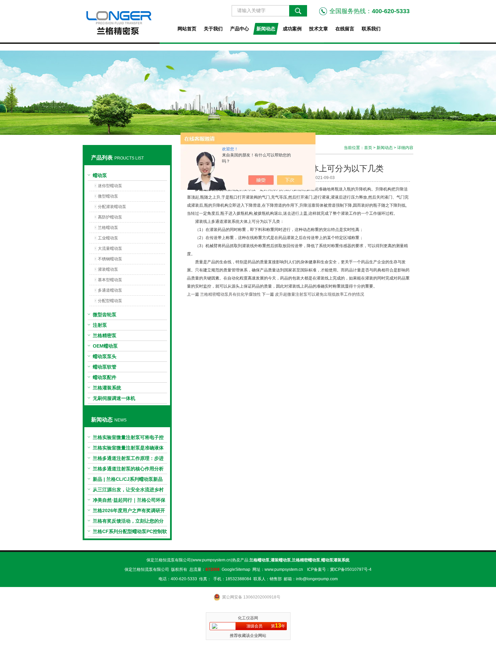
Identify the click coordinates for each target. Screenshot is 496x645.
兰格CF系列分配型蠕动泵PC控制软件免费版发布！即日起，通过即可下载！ (130, 533)
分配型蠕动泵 (110, 300)
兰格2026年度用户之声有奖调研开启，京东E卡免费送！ (129, 512)
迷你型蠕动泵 (110, 185)
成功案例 (292, 28)
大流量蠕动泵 (110, 248)
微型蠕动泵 (108, 196)
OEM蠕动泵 (105, 346)
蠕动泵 (100, 175)
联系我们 (371, 28)
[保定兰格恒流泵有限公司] (127, 21)
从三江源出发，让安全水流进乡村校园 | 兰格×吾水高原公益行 (128, 491)
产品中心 (239, 28)
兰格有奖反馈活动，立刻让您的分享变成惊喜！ (128, 522)
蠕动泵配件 (104, 377)
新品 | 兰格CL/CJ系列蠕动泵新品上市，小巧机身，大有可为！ (128, 480)
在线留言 (344, 28)
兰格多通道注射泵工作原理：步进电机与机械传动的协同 (128, 460)
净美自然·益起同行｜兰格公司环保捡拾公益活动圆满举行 (129, 501)
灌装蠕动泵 (108, 269)
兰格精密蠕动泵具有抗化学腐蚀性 (230, 294)
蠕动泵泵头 (104, 356)
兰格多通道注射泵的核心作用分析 (128, 468)
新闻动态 (265, 28)
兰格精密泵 (104, 335)
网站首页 (186, 28)
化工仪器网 (248, 618)
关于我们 (213, 28)
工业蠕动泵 (108, 238)
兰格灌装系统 (107, 387)
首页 (368, 147)
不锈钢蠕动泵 (110, 259)
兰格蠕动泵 (108, 227)
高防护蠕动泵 (110, 217)
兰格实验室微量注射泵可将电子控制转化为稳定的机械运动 (128, 439)
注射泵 (100, 325)
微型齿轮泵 (104, 314)
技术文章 (318, 28)
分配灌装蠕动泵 (112, 206)
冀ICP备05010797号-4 (350, 569)
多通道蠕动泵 (110, 290)
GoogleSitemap (236, 569)
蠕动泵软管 (104, 367)
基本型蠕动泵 (110, 279)
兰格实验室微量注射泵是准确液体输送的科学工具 (128, 449)
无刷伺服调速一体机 (114, 398)
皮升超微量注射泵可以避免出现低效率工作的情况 (319, 294)
